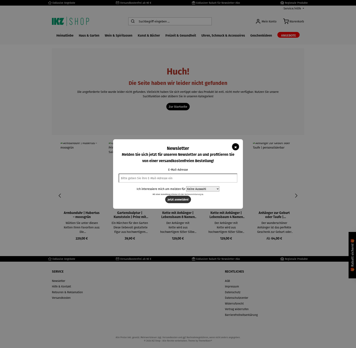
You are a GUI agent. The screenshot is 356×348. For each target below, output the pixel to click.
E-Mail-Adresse (178, 169)
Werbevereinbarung (192, 194)
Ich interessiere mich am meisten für (161, 189)
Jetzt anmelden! (178, 199)
